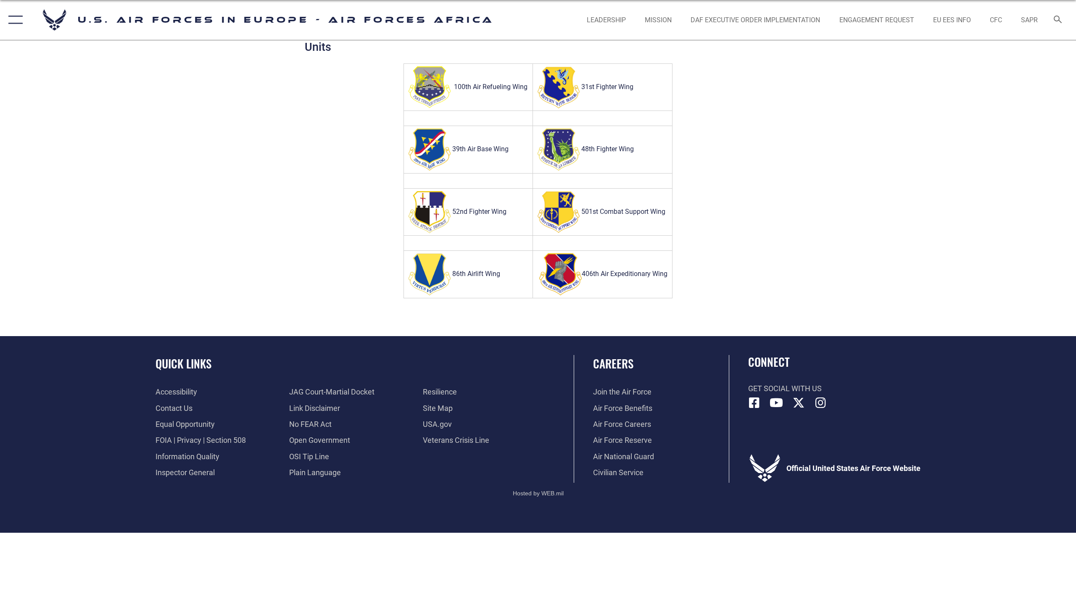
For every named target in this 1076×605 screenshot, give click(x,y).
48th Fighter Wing (607, 149)
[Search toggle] (1058, 20)
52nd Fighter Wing (478, 212)
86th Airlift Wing (475, 274)
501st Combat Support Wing (623, 212)
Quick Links (183, 363)
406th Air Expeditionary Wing (624, 274)
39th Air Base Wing (480, 149)
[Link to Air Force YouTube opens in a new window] (776, 403)
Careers (613, 363)
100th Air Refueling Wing (490, 87)
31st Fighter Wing (607, 87)
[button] (13, 20)
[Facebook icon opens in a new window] (754, 403)
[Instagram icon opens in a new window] (820, 403)
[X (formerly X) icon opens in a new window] (798, 403)
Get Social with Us (785, 388)
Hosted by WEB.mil (538, 493)
